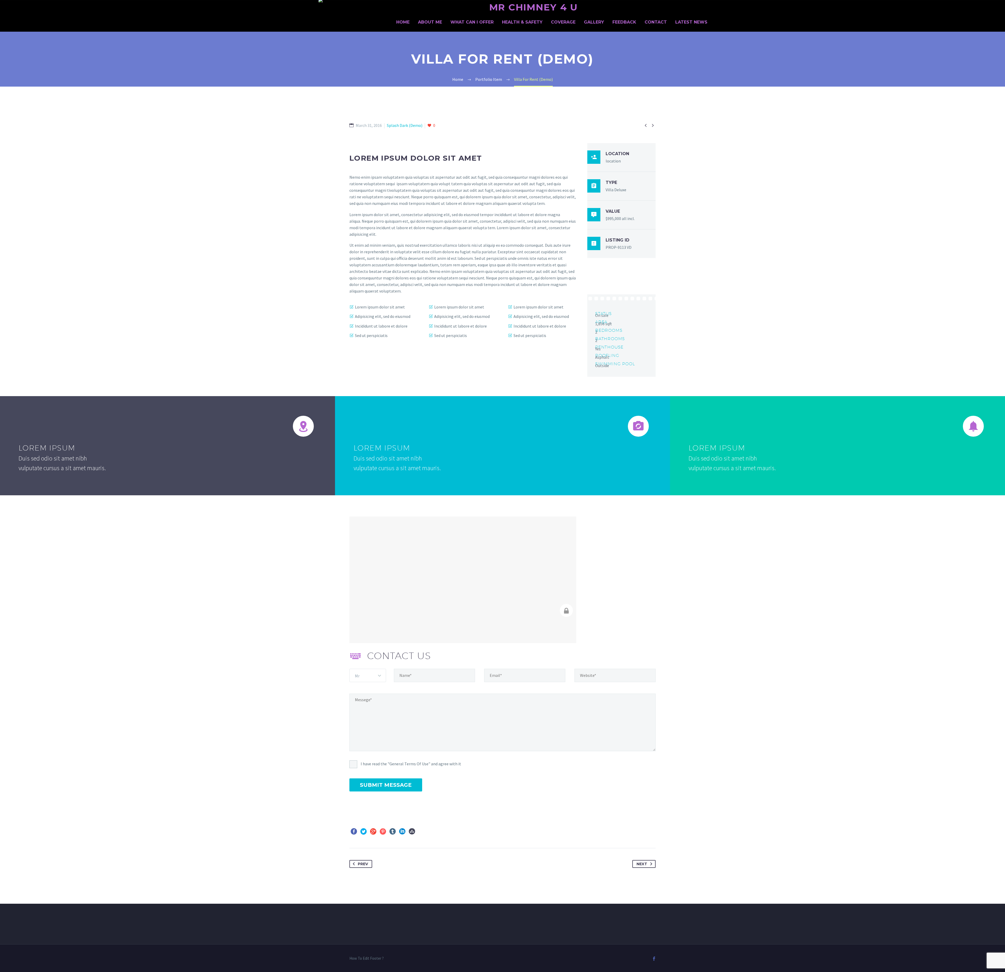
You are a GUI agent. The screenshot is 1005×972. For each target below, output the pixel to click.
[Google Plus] (373, 831)
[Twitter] (363, 831)
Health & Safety (522, 22)
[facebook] (654, 959)
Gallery (594, 22)
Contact (656, 22)
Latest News (691, 22)
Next (641, 864)
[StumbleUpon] (412, 831)
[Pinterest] (383, 831)
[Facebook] (354, 831)
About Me (430, 22)
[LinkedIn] (402, 831)
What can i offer (472, 22)
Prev (363, 864)
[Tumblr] (392, 831)
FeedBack (624, 22)
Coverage (563, 22)
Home (403, 22)
